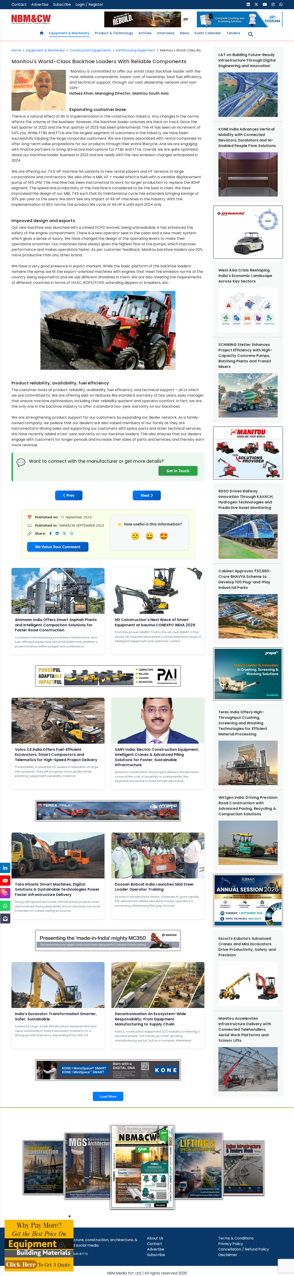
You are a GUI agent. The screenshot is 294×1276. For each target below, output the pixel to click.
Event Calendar (208, 33)
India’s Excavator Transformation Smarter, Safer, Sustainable (56, 1016)
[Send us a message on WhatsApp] (281, 4)
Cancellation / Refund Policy (243, 1249)
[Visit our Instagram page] (273, 4)
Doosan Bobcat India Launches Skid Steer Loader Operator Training (154, 887)
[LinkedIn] (5, 868)
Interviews (166, 33)
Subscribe (62, 4)
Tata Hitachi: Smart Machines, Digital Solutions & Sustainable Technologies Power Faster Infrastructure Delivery (57, 889)
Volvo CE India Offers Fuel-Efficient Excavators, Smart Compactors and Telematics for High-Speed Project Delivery (56, 754)
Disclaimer (227, 1254)
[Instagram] (5, 893)
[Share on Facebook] (50, 533)
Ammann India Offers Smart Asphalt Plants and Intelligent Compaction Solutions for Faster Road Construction (56, 625)
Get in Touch (178, 470)
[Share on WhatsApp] (71, 533)
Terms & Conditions (236, 1238)
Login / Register (89, 4)
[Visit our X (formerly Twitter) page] (256, 4)
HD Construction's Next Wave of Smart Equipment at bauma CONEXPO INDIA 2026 (155, 622)
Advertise (39, 4)
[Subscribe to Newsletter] (5, 918)
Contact (19, 4)
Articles (145, 33)
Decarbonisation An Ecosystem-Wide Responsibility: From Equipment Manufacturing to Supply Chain (150, 1019)
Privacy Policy (230, 1243)
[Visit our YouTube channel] (265, 4)
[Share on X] (64, 533)
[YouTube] (5, 880)
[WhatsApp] (5, 906)
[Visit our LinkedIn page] (248, 4)
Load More (108, 1096)
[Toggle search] (250, 34)
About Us (155, 1238)
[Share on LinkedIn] (57, 533)
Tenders (233, 33)
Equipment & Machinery (69, 33)
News (184, 33)
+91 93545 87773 (76, 1254)
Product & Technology (114, 33)
